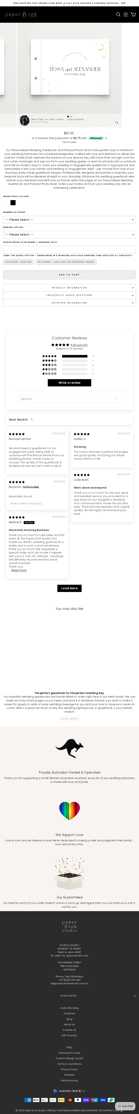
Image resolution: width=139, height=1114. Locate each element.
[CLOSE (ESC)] (69, 68)
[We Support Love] (69, 811)
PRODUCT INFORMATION (69, 287)
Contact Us (69, 1029)
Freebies (69, 1013)
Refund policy (69, 1080)
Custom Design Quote (69, 1058)
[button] (49, 356)
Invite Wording (69, 1007)
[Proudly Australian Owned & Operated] (69, 748)
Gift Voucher (69, 1035)
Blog (69, 1019)
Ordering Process (70, 1052)
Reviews (69, 1074)
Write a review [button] (69, 383)
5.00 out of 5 (79, 345)
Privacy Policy (69, 1069)
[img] (17, 434)
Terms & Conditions (69, 1063)
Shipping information (69, 302)
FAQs (69, 1047)
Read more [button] (18, 570)
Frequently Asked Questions (69, 295)
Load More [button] (69, 588)
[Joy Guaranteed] (69, 873)
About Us (69, 1024)
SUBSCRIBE (69, 995)
